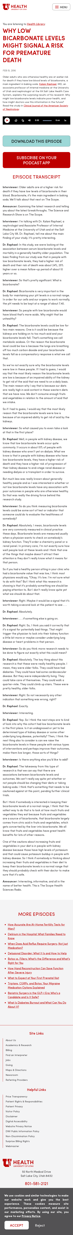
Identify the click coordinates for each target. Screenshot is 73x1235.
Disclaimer (11, 1116)
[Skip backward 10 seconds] (16, 120)
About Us (11, 1040)
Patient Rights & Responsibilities (24, 1101)
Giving (9, 1065)
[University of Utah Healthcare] (36, 1163)
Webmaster (12, 1146)
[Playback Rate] (65, 120)
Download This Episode (36, 141)
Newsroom (12, 1074)
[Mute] (29, 120)
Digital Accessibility (16, 1121)
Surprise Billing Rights (18, 1141)
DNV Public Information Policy (22, 1131)
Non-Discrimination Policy (20, 1136)
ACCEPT (16, 1225)
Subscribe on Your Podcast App (37, 160)
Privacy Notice (31, 1216)
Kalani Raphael (47, 84)
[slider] (47, 120)
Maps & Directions (16, 1070)
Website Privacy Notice (19, 1126)
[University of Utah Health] (14, 7)
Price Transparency (16, 1096)
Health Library (36, 24)
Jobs (8, 1060)
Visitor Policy (13, 1111)
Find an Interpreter (16, 1055)
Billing (9, 1050)
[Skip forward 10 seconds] (22, 120)
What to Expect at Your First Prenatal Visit (33, 978)
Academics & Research (19, 1045)
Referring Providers (17, 1079)
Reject (40, 1225)
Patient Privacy (14, 1106)
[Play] (8, 120)
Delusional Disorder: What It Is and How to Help (37, 953)
